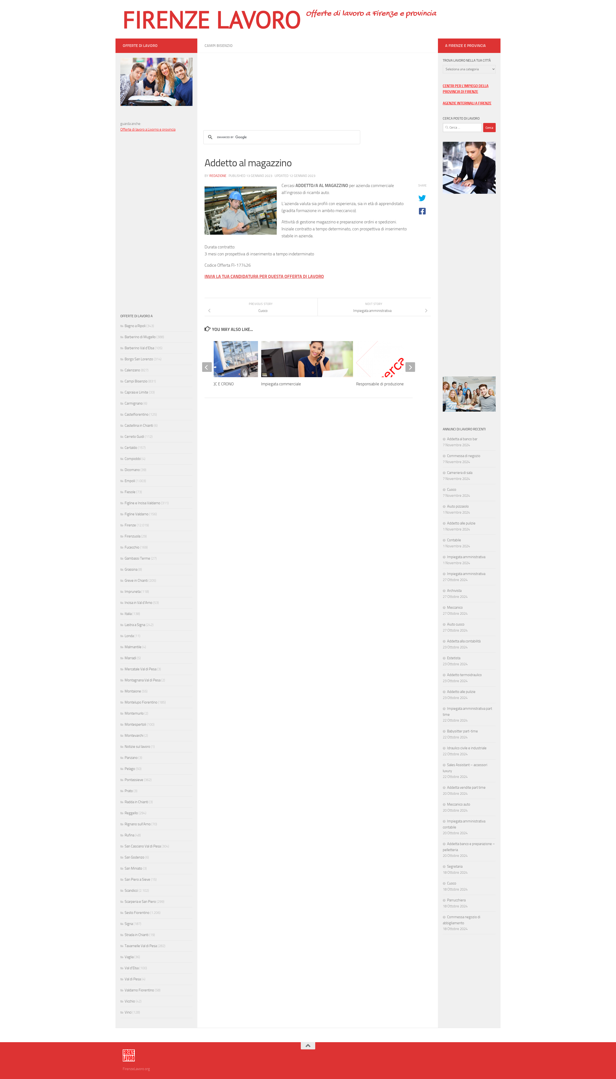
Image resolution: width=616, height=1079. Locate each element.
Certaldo (131, 448)
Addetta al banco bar (462, 439)
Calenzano (132, 370)
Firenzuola (132, 536)
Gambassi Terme (137, 558)
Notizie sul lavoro (137, 746)
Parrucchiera (456, 900)
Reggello (131, 813)
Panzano (131, 758)
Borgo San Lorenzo (139, 359)
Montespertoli (135, 724)
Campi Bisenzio (219, 45)
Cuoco (451, 489)
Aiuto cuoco (455, 624)
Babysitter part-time (462, 731)
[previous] (207, 367)
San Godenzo (134, 857)
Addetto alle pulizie (461, 523)
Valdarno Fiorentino (139, 990)
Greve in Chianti (136, 580)
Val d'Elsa (132, 968)
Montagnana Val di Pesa (142, 680)
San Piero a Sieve (137, 879)
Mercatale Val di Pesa (140, 669)
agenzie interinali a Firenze (467, 103)
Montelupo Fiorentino (141, 702)
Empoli (130, 481)
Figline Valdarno (136, 514)
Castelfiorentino (136, 414)
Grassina (131, 569)
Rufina (129, 835)
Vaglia (129, 957)
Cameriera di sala (459, 473)
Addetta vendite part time (466, 787)
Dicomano (132, 470)
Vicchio (130, 1001)
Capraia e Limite (136, 392)
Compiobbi (133, 459)
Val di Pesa (133, 979)
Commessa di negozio (463, 456)
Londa (129, 636)
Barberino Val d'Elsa (139, 348)
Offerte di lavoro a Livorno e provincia (147, 129)
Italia (128, 614)
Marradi (130, 658)
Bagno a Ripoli (135, 326)
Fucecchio (132, 547)
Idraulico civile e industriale (467, 748)
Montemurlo (134, 713)
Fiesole (130, 492)
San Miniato (133, 868)
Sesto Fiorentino (137, 913)
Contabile (454, 540)
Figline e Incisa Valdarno (142, 503)
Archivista (454, 590)
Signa (129, 924)
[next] (410, 367)
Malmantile (133, 647)
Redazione (217, 176)
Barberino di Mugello (140, 337)
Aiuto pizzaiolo (458, 506)
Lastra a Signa (135, 625)
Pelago (130, 769)
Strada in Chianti (136, 935)
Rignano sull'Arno (138, 824)
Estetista (453, 658)
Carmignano (134, 403)
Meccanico (455, 607)
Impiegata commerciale (281, 383)
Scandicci (131, 890)
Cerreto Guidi (134, 436)
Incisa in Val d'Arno (138, 603)
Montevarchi (134, 735)
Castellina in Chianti (139, 425)
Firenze (130, 525)
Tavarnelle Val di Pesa (141, 946)
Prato (129, 791)
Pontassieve (134, 780)
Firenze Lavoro (212, 19)
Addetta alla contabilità (464, 641)
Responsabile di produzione (380, 383)
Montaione (133, 691)
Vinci (128, 1012)
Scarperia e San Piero (140, 901)
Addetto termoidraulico (464, 675)
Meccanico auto (458, 804)
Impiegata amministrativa (466, 557)
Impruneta (133, 591)
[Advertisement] (317, 86)
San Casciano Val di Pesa (143, 846)
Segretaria (454, 866)
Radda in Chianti (136, 802)
